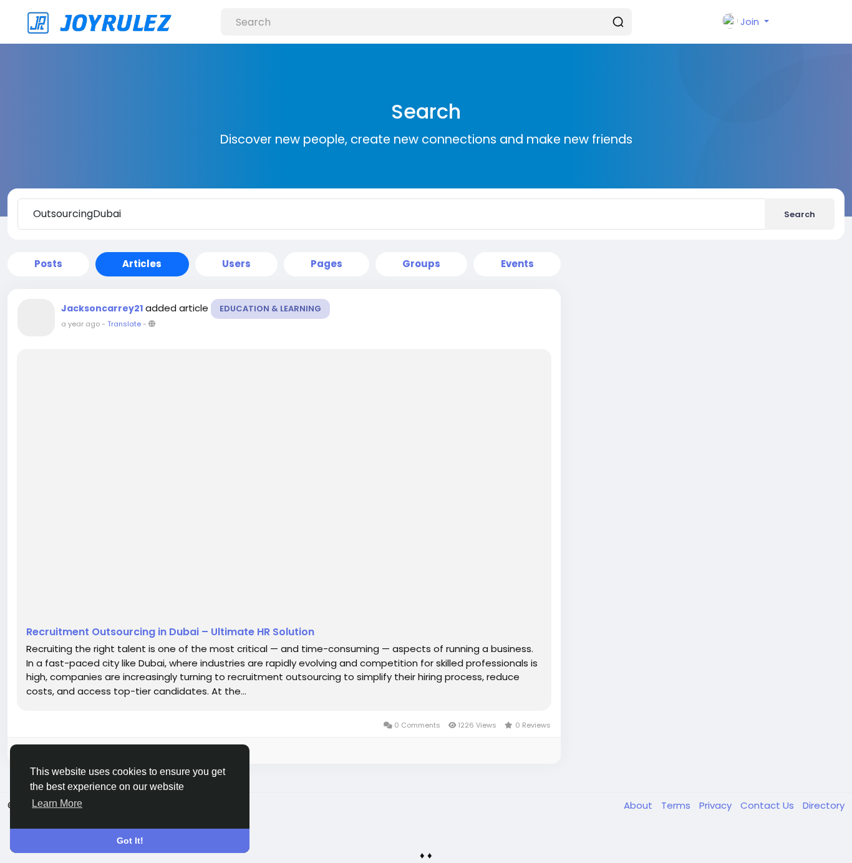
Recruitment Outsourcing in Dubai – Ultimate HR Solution (170, 632)
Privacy (716, 805)
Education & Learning (270, 308)
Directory (824, 805)
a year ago (80, 324)
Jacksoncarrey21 (102, 308)
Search (799, 214)
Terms (677, 805)
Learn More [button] (57, 803)
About (639, 805)
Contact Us (768, 805)
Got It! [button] (130, 841)
